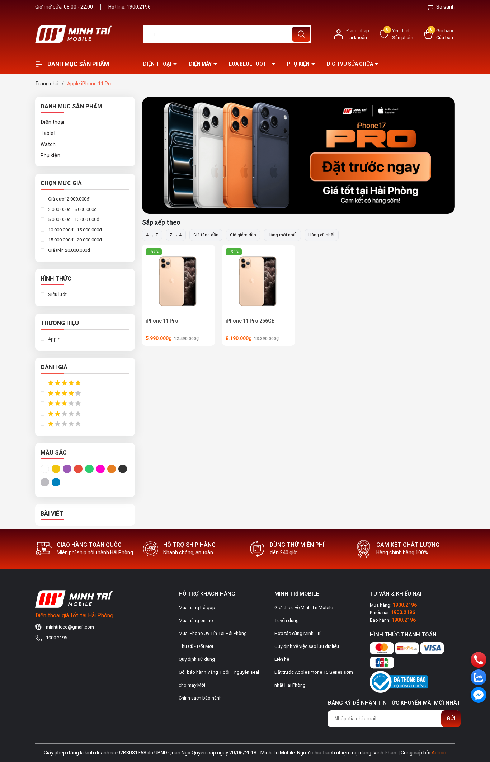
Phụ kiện (299, 64)
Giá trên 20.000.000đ (68, 250)
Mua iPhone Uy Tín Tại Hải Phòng (213, 633)
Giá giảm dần (243, 234)
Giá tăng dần (205, 234)
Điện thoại (158, 64)
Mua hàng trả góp (197, 607)
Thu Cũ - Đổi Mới (196, 646)
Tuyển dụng (286, 620)
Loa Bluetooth (250, 64)
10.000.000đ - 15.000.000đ (74, 229)
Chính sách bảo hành (200, 698)
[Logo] (83, 34)
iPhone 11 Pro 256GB (250, 321)
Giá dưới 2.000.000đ (68, 199)
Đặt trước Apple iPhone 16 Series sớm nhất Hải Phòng (313, 678)
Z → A (176, 234)
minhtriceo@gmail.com (70, 627)
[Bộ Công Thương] (399, 680)
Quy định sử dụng (197, 659)
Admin (439, 753)
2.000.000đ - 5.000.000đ (72, 209)
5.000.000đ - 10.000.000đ (73, 219)
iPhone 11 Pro (162, 321)
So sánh (445, 7)
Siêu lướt (57, 294)
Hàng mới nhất (282, 234)
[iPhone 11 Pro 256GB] (258, 281)
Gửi (451, 718)
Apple (53, 339)
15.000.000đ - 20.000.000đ (74, 240)
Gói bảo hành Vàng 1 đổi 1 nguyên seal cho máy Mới (219, 678)
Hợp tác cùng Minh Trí (297, 633)
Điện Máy (201, 64)
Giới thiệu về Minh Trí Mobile (303, 607)
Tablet (48, 133)
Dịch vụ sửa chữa (350, 64)
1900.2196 (139, 7)
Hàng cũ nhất (321, 234)
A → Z (152, 234)
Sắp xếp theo (161, 222)
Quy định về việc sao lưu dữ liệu (306, 646)
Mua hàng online (196, 620)
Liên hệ (281, 659)
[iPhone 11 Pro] (178, 281)
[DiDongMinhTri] (298, 155)
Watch (48, 144)
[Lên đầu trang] (478, 716)
